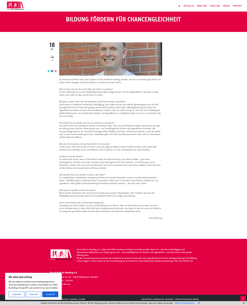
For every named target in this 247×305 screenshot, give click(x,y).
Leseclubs (215, 6)
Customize (16, 294)
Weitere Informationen (185, 303)
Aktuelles (189, 6)
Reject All (34, 294)
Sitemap (82, 299)
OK (199, 303)
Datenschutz (63, 299)
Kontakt (237, 6)
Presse (226, 6)
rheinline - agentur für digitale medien (182, 299)
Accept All (50, 294)
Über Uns (202, 6)
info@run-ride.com (61, 284)
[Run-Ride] (15, 6)
